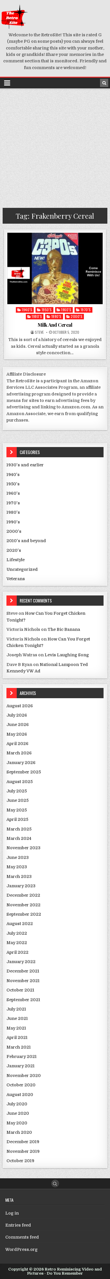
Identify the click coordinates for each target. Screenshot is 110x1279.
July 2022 (16, 933)
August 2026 (19, 705)
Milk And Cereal (55, 324)
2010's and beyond (26, 540)
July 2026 (16, 715)
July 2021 (16, 1009)
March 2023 (19, 876)
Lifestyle (15, 559)
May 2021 (16, 1028)
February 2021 (21, 1056)
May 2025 (16, 810)
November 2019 (23, 1151)
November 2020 (23, 1075)
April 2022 (17, 952)
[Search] (104, 83)
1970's (86, 309)
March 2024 (18, 838)
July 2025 (16, 791)
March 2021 (18, 1047)
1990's (56, 316)
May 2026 (16, 734)
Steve (39, 332)
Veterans (15, 578)
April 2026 (17, 743)
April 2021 (17, 1037)
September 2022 (23, 914)
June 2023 (17, 857)
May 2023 (16, 866)
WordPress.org (21, 1249)
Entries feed (18, 1225)
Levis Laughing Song (67, 655)
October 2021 (20, 990)
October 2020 (20, 1085)
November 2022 (23, 905)
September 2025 (23, 772)
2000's (76, 316)
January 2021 (20, 1066)
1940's (27, 309)
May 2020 (16, 1123)
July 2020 (16, 1104)
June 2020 (17, 1113)
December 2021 (22, 971)
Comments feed (22, 1237)
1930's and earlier (25, 465)
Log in (12, 1213)
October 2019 (20, 1160)
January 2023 (20, 886)
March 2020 (19, 1132)
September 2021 (23, 999)
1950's (47, 309)
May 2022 (16, 942)
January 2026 (20, 762)
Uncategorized (22, 569)
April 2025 (17, 819)
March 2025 (18, 829)
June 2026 (17, 724)
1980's (37, 316)
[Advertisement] (55, 147)
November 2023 (23, 847)
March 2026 (19, 753)
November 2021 (23, 980)
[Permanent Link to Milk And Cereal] (55, 268)
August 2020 (19, 1094)
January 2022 (20, 961)
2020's (13, 550)
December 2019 (22, 1141)
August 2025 (19, 781)
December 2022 (23, 895)
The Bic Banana (64, 629)
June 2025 (17, 800)
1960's (66, 309)
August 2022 (19, 923)
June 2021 (17, 1018)
